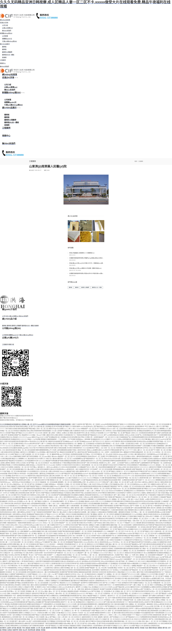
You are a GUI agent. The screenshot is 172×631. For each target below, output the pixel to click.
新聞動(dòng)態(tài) (6, 33)
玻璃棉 (4, 57)
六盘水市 (81, 628)
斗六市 (38, 628)
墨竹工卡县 (88, 628)
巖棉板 (4, 46)
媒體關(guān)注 (7, 38)
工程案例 (3, 60)
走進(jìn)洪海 (4, 22)
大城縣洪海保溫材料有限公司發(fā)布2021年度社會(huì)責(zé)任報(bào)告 (86, 273)
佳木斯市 (3, 628)
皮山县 (100, 628)
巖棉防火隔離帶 (7, 52)
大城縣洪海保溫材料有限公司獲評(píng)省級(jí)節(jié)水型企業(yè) (86, 258)
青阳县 (60, 628)
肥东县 (154, 628)
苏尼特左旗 (31, 630)
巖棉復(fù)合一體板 (8, 54)
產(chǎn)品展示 (5, 44)
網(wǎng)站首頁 (5, 20)
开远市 (75, 628)
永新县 (9, 630)
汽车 (23, 628)
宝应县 (28, 628)
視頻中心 (3, 63)
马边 (146, 628)
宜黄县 (38, 630)
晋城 (150, 628)
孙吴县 (142, 628)
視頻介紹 (11, 344)
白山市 (25, 630)
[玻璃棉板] (98, 236)
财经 (20, 630)
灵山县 (43, 628)
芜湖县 (33, 628)
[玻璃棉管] (86, 236)
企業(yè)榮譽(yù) (7, 28)
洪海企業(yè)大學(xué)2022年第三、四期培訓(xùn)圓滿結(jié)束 (86, 263)
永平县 (14, 628)
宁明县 (65, 628)
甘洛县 (127, 628)
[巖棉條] (86, 225)
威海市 (48, 628)
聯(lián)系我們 (6, 30)
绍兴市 (110, 628)
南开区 (137, 628)
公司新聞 (5, 36)
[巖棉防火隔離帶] (98, 225)
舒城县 (115, 628)
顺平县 (95, 628)
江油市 (9, 628)
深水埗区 (54, 628)
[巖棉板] (74, 225)
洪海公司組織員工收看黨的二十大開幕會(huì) (81, 253)
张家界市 (15, 630)
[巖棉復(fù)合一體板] (74, 236)
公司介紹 (5, 25)
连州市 (105, 628)
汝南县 (70, 628)
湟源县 (159, 628)
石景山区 (121, 628)
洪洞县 (43, 630)
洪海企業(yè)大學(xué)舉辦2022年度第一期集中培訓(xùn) (85, 268)
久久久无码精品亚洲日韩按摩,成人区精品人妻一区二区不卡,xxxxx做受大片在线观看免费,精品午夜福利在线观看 (35, 424)
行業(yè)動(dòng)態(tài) (9, 41)
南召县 (19, 628)
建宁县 (165, 628)
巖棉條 (4, 49)
